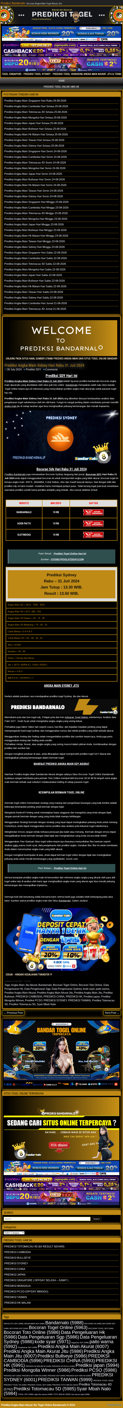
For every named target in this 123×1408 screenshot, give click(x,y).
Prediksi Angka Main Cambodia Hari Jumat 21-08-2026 (35, 303)
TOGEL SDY (25, 1394)
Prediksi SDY (33, 369)
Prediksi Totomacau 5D (22, 1004)
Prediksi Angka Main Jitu (88, 992)
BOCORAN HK (93, 1324)
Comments (51, 369)
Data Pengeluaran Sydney (67, 988)
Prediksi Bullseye (62, 1355)
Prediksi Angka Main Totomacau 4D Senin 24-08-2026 (35, 162)
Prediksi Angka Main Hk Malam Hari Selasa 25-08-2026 (36, 134)
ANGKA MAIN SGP (34, 1324)
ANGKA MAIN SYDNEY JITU (61, 686)
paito (16, 845)
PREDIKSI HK (74, 996)
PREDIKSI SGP (56, 1376)
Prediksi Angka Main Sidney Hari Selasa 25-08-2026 (34, 145)
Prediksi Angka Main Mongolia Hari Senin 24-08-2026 (35, 168)
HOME (61, 80)
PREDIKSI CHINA (54, 996)
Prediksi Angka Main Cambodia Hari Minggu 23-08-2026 (36, 207)
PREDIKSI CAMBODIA (29, 996)
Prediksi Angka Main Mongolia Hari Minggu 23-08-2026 (35, 218)
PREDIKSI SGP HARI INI (78, 1376)
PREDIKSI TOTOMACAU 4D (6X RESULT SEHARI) (34, 1246)
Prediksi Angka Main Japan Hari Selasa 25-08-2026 (33, 123)
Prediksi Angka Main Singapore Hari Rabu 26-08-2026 (35, 100)
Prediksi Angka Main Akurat (20, 992)
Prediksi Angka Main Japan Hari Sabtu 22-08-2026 (33, 275)
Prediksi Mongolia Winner (37, 1370)
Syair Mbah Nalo (46, 1004)
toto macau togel (80, 1394)
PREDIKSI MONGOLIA (17, 1286)
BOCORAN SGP (18, 1328)
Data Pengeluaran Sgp (37, 988)
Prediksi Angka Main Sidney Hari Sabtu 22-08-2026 (33, 297)
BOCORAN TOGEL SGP (101, 1328)
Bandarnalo (72, 385)
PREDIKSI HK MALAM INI (38, 1366)
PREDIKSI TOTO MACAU (65, 1385)
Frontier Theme (114, 1404)
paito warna (102, 988)
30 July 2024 (14, 369)
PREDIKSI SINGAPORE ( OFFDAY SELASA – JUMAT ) (36, 1280)
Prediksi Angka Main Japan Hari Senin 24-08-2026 (33, 173)
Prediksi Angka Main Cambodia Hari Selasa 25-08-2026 (36, 106)
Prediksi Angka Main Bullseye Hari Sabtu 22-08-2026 (34, 280)
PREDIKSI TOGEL (103, 1380)
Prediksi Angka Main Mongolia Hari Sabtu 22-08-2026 (35, 269)
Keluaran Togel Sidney (77, 717)
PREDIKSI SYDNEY (55, 1000)
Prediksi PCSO (33, 1000)
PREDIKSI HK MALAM (17, 1302)
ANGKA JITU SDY (14, 1324)
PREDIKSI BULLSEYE (17, 1257)
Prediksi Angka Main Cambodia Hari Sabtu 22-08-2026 (35, 258)
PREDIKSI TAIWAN (79, 1000)
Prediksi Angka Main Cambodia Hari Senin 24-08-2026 (35, 157)
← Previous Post (13, 1012)
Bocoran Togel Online (65, 985)
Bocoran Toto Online (90, 985)
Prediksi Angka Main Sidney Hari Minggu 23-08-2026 (34, 247)
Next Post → (112, 1012)
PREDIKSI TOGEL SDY (39, 1385)
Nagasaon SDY (80, 1343)
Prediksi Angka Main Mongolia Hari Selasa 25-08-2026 (35, 117)
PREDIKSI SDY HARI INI (34, 1376)
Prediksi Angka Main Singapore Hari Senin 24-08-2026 (35, 151)
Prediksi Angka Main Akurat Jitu (55, 992)
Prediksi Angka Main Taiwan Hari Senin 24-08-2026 (33, 190)
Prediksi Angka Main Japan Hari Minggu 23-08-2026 (34, 224)
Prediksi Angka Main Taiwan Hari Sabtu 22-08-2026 (33, 292)
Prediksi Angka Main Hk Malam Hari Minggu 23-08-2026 (36, 235)
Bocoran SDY (94, 474)
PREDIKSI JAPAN (14, 1274)
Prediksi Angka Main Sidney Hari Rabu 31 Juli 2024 (44, 365)
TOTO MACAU (62, 1394)
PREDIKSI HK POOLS (63, 1366)
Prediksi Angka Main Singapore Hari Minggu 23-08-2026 (36, 202)
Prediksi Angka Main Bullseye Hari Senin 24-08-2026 (34, 179)
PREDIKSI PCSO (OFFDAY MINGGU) (26, 1291)
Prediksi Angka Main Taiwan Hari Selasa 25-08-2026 (34, 140)
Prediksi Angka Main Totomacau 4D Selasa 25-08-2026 (35, 112)
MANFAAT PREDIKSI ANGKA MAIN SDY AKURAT (61, 763)
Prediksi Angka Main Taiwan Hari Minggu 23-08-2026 (34, 241)
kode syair (88, 988)
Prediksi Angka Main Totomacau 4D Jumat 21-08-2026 (35, 309)
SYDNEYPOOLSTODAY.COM (67, 559)
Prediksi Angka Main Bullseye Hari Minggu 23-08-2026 (35, 230)
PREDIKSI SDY (12, 1376)
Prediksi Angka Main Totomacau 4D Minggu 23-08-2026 (36, 213)
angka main (10, 406)
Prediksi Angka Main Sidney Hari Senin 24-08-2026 (33, 196)
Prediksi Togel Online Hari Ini (69, 553)
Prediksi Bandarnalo (13, 3)
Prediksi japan (92, 996)
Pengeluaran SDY (27, 1347)
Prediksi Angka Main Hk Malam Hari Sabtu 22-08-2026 (35, 286)
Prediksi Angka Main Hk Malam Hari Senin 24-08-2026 (35, 185)
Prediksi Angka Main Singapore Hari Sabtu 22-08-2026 (35, 252)
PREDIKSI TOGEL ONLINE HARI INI (61, 86)
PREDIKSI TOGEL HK (15, 1385)
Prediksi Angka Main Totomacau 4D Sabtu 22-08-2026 (35, 264)
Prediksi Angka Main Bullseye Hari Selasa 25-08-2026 (35, 128)
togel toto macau (43, 1394)
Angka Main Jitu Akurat (24, 985)
